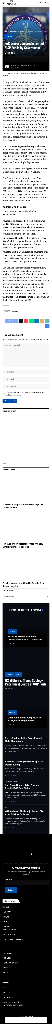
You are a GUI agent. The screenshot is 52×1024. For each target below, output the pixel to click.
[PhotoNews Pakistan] (11, 2)
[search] (35, 3)
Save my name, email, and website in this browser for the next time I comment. (26, 394)
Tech (7, 734)
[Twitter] (10, 854)
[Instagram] (25, 854)
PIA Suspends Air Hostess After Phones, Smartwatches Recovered (23, 545)
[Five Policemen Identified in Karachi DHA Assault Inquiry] (26, 566)
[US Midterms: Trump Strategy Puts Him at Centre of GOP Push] (26, 664)
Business (12, 712)
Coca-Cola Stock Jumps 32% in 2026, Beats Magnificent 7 (24, 719)
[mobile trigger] (5, 2)
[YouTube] (15, 854)
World (18, 674)
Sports (7, 807)
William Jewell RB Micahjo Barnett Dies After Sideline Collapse (24, 813)
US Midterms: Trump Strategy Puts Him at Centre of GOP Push (25, 682)
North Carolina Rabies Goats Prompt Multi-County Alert (23, 740)
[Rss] (30, 854)
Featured (15, 311)
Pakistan (9, 37)
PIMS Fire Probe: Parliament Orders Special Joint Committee (25, 638)
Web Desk (16, 65)
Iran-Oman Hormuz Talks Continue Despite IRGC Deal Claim (22, 787)
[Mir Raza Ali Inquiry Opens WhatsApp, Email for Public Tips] (26, 487)
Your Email (8, 879)
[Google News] (20, 854)
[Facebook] (5, 854)
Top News (9, 674)
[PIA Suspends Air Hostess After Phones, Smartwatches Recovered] (26, 527)
